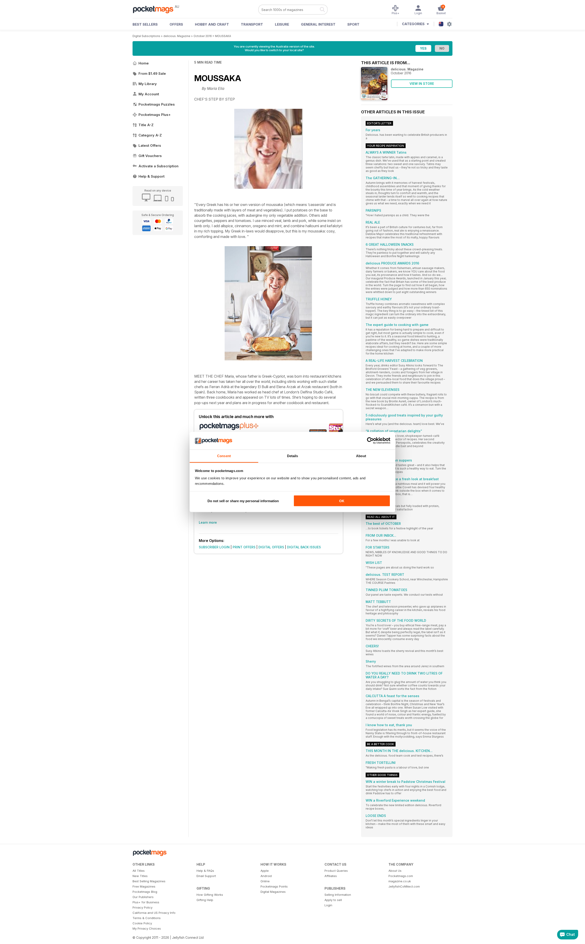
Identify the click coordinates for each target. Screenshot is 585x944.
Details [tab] (292, 456)
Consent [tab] (224, 456)
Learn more (208, 522)
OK (341, 501)
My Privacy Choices (147, 928)
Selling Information (337, 894)
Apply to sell (333, 900)
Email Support (206, 876)
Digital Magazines (273, 891)
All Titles (139, 870)
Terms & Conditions (147, 918)
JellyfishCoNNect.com (404, 886)
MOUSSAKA (223, 36)
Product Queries (336, 870)
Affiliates (330, 876)
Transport (252, 24)
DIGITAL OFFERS (271, 547)
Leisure (282, 24)
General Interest (318, 24)
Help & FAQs (205, 870)
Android (266, 876)
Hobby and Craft (212, 24)
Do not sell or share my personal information (243, 501)
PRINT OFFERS (244, 547)
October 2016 (203, 36)
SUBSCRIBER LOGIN (214, 547)
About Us (395, 870)
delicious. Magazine (176, 36)
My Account (148, 94)
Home (143, 63)
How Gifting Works (210, 894)
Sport (353, 24)
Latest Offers (149, 145)
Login (328, 905)
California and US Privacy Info (154, 913)
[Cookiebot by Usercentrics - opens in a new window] (370, 440)
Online (265, 881)
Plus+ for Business (146, 902)
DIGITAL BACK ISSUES (304, 547)
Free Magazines (144, 886)
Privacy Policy (142, 907)
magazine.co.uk (399, 881)
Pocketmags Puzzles (156, 104)
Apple (265, 870)
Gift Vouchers (150, 156)
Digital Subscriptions (146, 36)
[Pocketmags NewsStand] (155, 9)
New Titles (140, 876)
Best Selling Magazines (149, 881)
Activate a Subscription (158, 166)
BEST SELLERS (145, 24)
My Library (147, 84)
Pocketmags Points (274, 886)
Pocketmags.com (400, 876)
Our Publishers (143, 897)
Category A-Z (150, 135)
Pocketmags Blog (145, 891)
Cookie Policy (142, 923)
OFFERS (176, 24)
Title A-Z (146, 125)
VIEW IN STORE (422, 83)
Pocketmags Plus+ (154, 114)
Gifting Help (205, 900)
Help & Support (151, 176)
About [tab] (361, 456)
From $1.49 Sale (152, 73)
